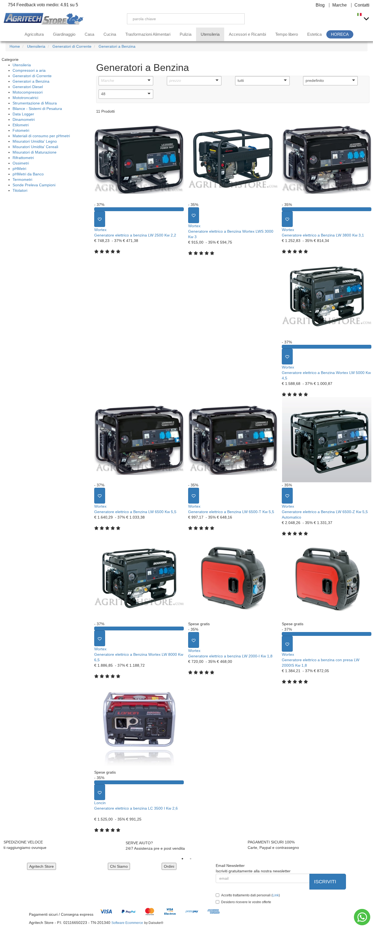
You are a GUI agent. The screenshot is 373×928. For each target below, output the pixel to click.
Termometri (22, 179)
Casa (89, 34)
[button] (126, 80)
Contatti (361, 5)
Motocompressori (28, 92)
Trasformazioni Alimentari (147, 34)
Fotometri (21, 130)
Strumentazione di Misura (35, 103)
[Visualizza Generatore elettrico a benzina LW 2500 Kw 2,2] (139, 209)
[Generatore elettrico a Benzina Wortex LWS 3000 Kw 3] (233, 159)
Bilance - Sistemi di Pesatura (37, 108)
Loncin (100, 803)
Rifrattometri (23, 157)
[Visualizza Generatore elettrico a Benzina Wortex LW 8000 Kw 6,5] (139, 628)
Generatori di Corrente (32, 76)
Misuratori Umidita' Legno (35, 141)
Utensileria (210, 34)
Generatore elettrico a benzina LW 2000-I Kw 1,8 (230, 656)
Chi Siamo (119, 866)
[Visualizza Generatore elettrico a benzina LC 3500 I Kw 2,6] (139, 782)
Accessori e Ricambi (247, 34)
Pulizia (185, 34)
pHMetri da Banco (28, 174)
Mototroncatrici (25, 97)
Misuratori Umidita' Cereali (35, 147)
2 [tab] (190, 858)
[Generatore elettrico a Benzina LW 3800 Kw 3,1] (326, 159)
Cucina (109, 34)
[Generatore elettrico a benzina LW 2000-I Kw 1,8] (233, 578)
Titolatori (20, 190)
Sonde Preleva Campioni (34, 185)
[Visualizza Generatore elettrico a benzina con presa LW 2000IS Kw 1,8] (326, 634)
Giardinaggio (64, 34)
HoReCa (340, 34)
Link (276, 895)
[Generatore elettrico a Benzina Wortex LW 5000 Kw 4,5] (326, 296)
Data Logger (23, 114)
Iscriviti (326, 881)
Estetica (314, 34)
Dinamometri (24, 119)
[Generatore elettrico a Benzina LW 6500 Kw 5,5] (139, 439)
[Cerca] (236, 18)
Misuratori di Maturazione (35, 152)
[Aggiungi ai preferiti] (99, 219)
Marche (339, 5)
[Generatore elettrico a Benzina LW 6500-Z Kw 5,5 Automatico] (326, 439)
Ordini (169, 866)
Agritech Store (41, 866)
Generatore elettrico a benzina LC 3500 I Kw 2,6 (136, 808)
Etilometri (21, 125)
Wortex (100, 229)
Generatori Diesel (28, 87)
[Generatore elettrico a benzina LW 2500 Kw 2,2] (139, 159)
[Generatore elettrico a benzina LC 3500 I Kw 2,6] (139, 727)
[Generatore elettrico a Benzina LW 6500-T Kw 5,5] (233, 439)
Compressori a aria (29, 70)
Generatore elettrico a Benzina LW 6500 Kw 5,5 (135, 512)
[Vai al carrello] (347, 19)
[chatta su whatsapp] (362, 917)
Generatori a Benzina (31, 81)
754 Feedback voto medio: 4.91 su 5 (42, 5)
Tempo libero (286, 34)
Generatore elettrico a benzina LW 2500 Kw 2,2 (135, 235)
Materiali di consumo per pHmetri (41, 136)
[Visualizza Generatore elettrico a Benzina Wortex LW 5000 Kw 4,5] (326, 347)
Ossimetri (21, 163)
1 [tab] (182, 858)
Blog (320, 5)
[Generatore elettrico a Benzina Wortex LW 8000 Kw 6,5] (139, 578)
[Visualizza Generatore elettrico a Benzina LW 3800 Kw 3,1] (326, 209)
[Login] (321, 19)
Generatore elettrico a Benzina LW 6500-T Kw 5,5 (231, 512)
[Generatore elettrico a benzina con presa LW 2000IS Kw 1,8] (326, 578)
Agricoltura (34, 34)
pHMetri (19, 168)
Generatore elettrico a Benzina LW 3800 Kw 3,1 (323, 235)
